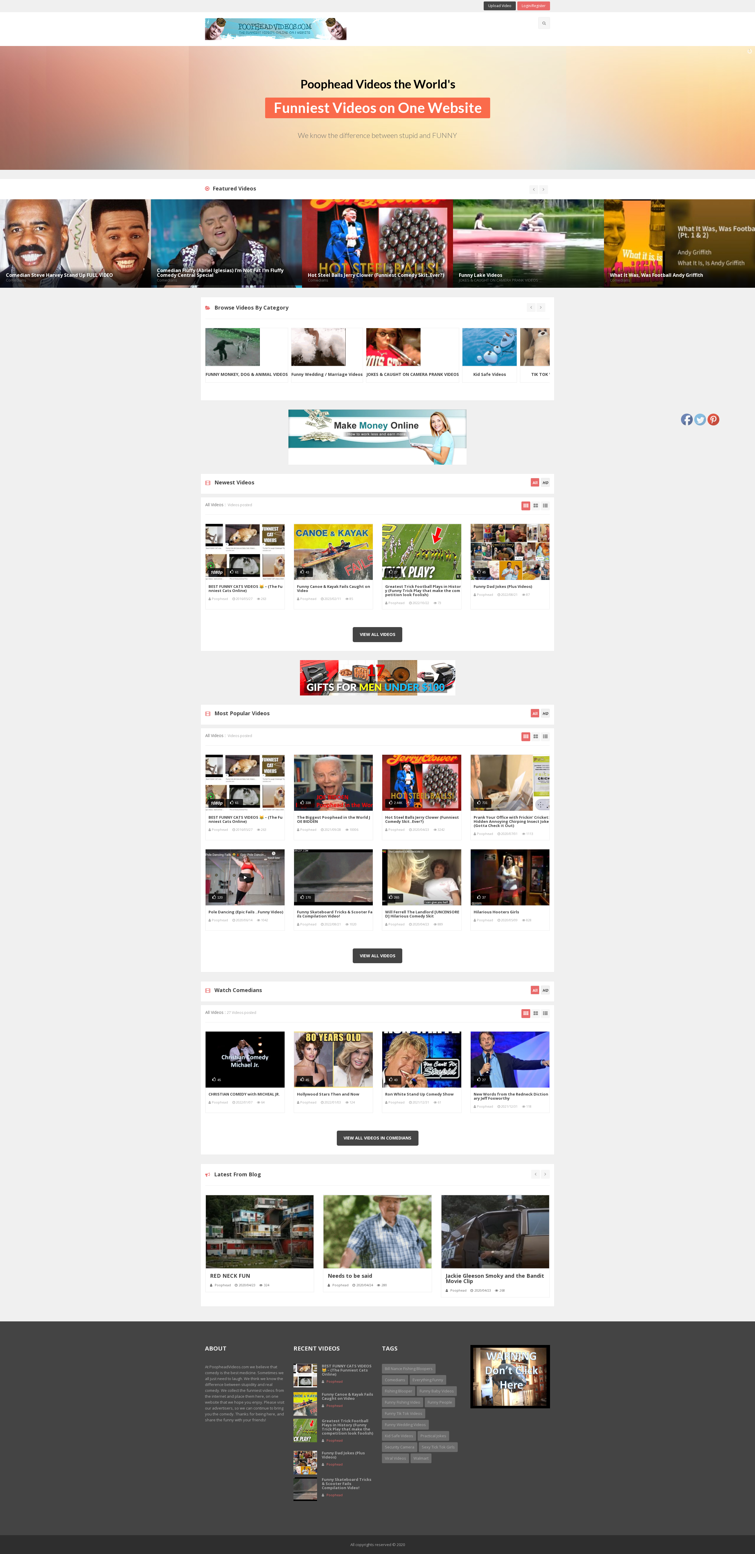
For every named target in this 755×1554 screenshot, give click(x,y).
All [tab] (535, 482)
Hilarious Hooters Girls (496, 912)
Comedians (395, 1379)
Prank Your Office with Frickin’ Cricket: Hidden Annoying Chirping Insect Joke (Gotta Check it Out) (511, 821)
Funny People (440, 1402)
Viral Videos (395, 1458)
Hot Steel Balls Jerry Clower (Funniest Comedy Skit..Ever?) (422, 819)
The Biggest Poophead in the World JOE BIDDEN (333, 819)
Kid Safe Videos (329, 374)
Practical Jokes (433, 1435)
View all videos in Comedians (377, 1138)
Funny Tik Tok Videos (403, 1413)
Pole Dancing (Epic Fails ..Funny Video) (246, 912)
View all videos (377, 634)
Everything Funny (428, 1379)
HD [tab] (545, 482)
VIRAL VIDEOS (444, 374)
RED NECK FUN (230, 1275)
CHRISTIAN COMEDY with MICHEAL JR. (244, 1094)
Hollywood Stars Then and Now (328, 1094)
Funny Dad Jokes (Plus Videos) (503, 586)
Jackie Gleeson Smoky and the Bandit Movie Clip (495, 1278)
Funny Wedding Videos (405, 1424)
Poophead (220, 598)
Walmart (421, 1458)
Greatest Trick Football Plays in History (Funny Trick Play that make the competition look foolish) (423, 590)
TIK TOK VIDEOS (386, 374)
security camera (399, 1447)
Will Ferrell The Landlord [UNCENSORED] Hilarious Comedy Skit (422, 914)
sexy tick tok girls (438, 1447)
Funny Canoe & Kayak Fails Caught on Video (333, 588)
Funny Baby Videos (502, 374)
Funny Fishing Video (402, 1402)
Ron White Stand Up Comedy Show (419, 1094)
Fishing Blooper (398, 1391)
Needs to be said (350, 1275)
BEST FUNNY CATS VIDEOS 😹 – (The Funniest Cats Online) (246, 588)
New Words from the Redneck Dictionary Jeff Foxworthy (511, 1096)
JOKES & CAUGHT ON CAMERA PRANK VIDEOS (252, 374)
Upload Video (499, 5)
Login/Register (534, 5)
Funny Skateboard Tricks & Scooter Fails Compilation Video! (334, 914)
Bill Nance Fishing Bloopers (409, 1368)
